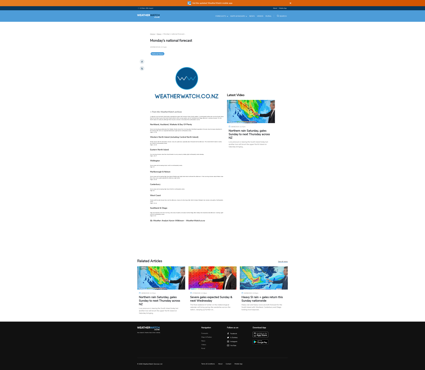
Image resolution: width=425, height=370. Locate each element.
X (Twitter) (234, 338)
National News (157, 54)
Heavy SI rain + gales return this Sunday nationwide (262, 298)
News (252, 16)
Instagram (233, 341)
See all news (283, 262)
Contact (228, 364)
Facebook (233, 334)
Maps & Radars (237, 16)
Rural (269, 16)
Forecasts (220, 16)
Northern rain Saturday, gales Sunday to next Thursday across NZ (249, 134)
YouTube (233, 345)
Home (152, 34)
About (275, 8)
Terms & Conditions (208, 364)
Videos (260, 16)
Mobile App (283, 8)
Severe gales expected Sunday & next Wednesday (211, 298)
